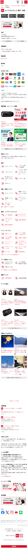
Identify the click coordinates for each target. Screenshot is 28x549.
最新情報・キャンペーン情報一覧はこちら (14, 148)
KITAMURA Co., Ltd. (11, 539)
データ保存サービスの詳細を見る (9, 269)
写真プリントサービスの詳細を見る (9, 254)
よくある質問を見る (6, 476)
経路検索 (14, 546)
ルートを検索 (21, 41)
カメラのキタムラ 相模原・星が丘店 (11, 426)
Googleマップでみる (14, 400)
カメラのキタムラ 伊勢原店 (9, 417)
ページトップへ (23, 525)
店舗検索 (6, 5)
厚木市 (2, 7)
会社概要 (9, 530)
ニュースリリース (19, 529)
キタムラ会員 (22, 1)
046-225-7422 (4, 58)
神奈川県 (23, 5)
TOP (2, 5)
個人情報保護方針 (9, 529)
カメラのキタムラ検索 (15, 5)
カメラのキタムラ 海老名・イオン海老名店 (13, 408)
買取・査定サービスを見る (7, 206)
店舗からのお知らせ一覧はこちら (14, 377)
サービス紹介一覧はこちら (14, 328)
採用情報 (14, 530)
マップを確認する (7, 41)
